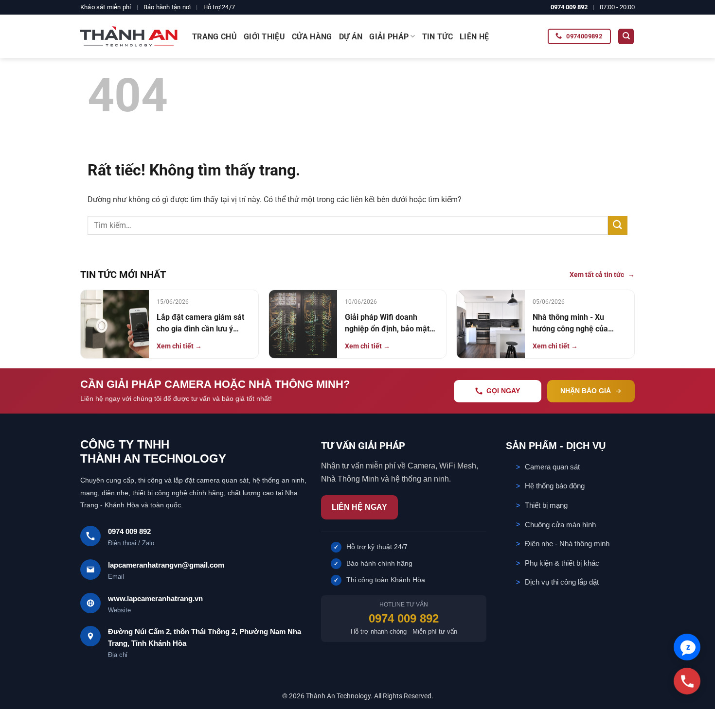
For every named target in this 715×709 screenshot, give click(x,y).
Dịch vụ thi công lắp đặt (562, 582)
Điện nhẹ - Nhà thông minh (567, 543)
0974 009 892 (569, 7)
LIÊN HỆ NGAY (359, 507)
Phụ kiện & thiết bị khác (562, 563)
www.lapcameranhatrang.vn (155, 598)
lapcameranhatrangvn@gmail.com (166, 565)
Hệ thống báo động (555, 486)
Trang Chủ (214, 36)
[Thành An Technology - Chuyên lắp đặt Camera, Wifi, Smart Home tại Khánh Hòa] (129, 36)
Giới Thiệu (264, 36)
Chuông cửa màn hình (560, 524)
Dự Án (351, 36)
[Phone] (687, 681)
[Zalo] (687, 647)
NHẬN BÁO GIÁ (585, 391)
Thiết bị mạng (546, 505)
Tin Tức (437, 36)
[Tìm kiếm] (626, 37)
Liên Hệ (474, 36)
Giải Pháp (389, 36)
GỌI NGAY (503, 391)
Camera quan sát (552, 467)
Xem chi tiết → (179, 346)
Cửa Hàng (312, 36)
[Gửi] (617, 225)
